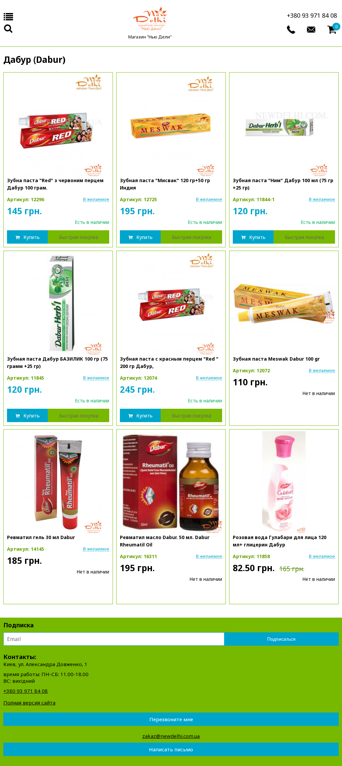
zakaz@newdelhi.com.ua (171, 736)
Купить (31, 237)
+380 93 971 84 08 (312, 15)
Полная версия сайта (29, 702)
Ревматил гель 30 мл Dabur (41, 537)
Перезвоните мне (171, 719)
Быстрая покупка (78, 237)
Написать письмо (171, 749)
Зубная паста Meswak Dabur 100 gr (276, 359)
